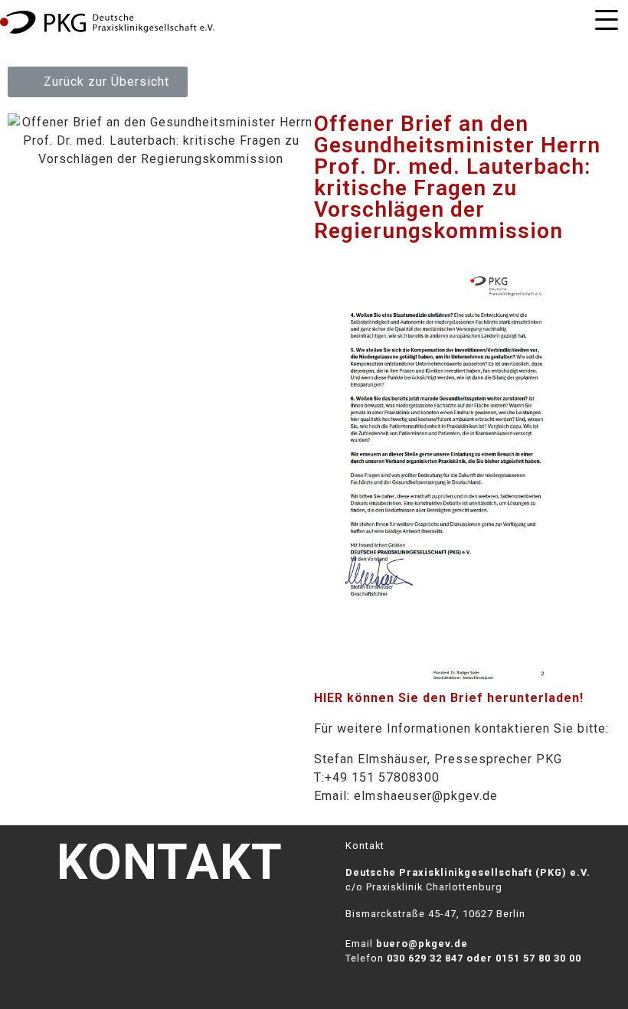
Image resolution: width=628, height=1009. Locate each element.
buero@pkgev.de (422, 943)
